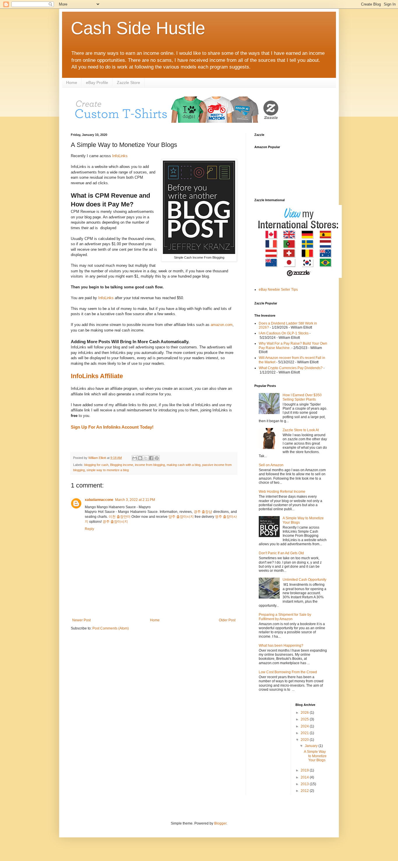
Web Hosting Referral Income (282, 492)
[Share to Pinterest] (157, 458)
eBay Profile (97, 82)
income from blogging (150, 465)
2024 (305, 726)
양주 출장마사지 (181, 517)
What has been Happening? (281, 645)
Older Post (227, 620)
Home (71, 82)
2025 (305, 719)
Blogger (220, 823)
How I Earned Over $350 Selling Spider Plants (302, 397)
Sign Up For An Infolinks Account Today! (112, 427)
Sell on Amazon (271, 465)
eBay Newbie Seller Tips (278, 289)
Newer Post (81, 620)
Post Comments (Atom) (110, 628)
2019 (305, 770)
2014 (305, 777)
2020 (305, 740)
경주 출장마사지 (115, 522)
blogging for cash (96, 465)
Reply (89, 529)
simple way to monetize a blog (108, 470)
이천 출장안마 (120, 517)
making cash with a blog (183, 465)
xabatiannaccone (99, 500)
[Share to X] (146, 458)
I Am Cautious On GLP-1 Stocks (284, 333)
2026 (305, 713)
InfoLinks (120, 156)
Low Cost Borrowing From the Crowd (288, 672)
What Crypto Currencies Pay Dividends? (291, 368)
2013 (305, 784)
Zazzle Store (128, 82)
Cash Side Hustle (138, 28)
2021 (305, 733)
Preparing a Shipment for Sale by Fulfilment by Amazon (285, 617)
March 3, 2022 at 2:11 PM (135, 500)
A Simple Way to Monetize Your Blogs (315, 756)
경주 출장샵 (203, 512)
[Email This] (135, 458)
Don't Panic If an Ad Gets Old (281, 553)
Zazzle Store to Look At (301, 430)
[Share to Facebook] (151, 458)
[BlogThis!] (140, 458)
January (311, 746)
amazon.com (221, 324)
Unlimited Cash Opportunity (304, 580)
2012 (305, 791)
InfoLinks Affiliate (97, 376)
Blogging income (121, 465)
